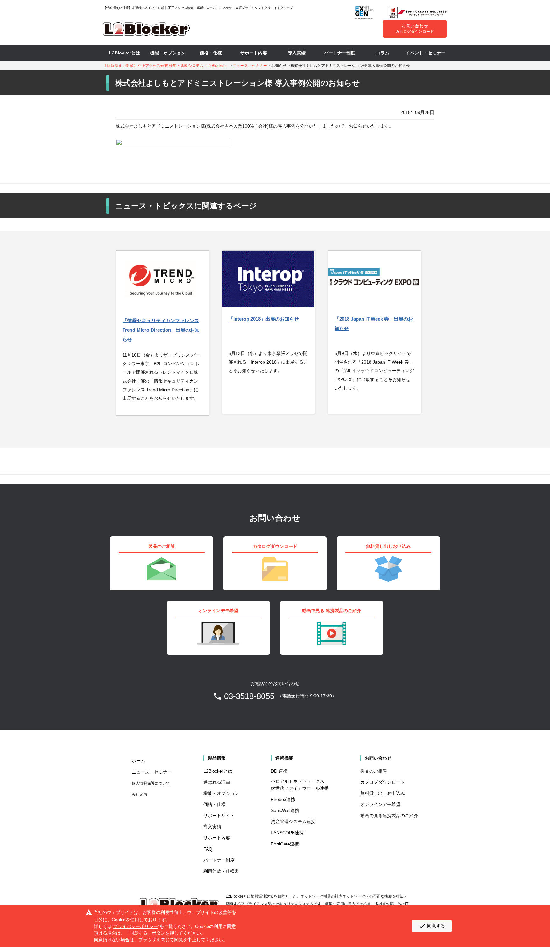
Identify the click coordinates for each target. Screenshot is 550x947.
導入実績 (297, 52)
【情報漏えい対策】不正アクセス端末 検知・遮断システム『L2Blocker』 (166, 65)
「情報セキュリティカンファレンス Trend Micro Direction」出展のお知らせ (161, 330)
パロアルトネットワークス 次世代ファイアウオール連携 (300, 785)
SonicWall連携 (285, 810)
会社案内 (139, 794)
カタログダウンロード (382, 782)
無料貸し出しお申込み (382, 793)
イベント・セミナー (425, 52)
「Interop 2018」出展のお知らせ (264, 319)
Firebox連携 (283, 799)
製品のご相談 (373, 771)
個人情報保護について (151, 783)
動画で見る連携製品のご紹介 (389, 815)
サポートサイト (219, 815)
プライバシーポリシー (135, 926)
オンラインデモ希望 (380, 804)
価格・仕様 (211, 52)
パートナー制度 (339, 52)
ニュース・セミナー (250, 65)
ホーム (138, 760)
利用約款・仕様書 (221, 871)
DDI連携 (279, 771)
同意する (432, 926)
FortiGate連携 (285, 843)
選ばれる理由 (216, 782)
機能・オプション (168, 52)
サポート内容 (253, 52)
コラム (382, 52)
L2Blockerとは (124, 52)
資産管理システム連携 (293, 821)
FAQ (207, 849)
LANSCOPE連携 (287, 832)
